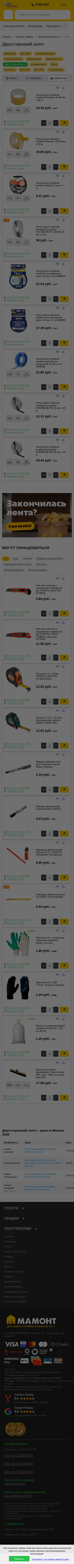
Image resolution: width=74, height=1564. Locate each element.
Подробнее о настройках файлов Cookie (50, 1559)
